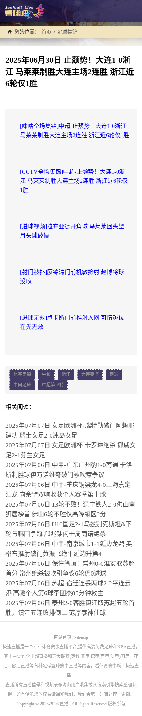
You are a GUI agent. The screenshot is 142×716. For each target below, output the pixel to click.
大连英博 (90, 374)
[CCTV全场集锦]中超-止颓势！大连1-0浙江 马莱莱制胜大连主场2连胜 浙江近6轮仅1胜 (74, 181)
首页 (46, 32)
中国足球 (22, 385)
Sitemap (81, 637)
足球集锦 (67, 32)
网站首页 (62, 637)
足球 (114, 374)
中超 (46, 374)
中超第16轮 (53, 385)
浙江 (66, 374)
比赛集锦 (22, 374)
